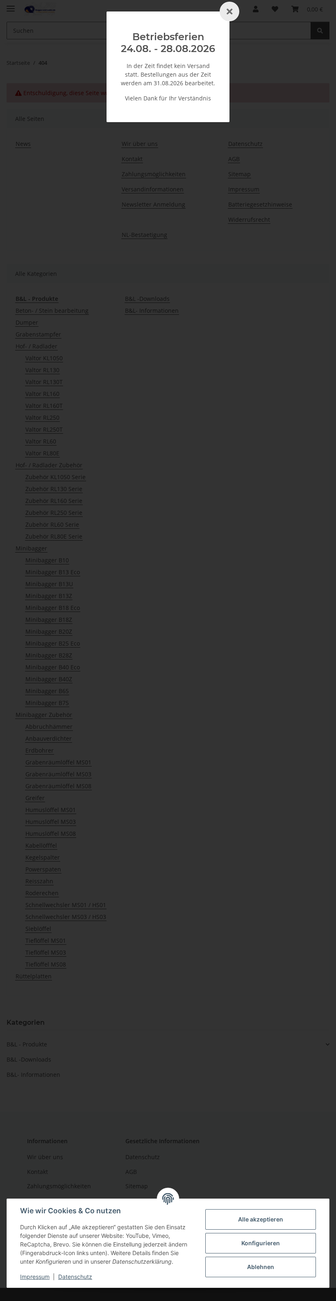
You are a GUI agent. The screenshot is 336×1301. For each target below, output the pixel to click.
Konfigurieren (260, 1243)
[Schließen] (229, 11)
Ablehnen (260, 1266)
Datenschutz (75, 1276)
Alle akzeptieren (260, 1219)
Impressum (35, 1276)
